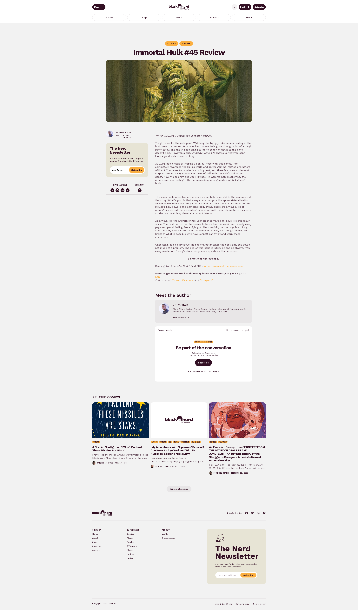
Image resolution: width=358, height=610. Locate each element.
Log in (216, 371)
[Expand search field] (234, 7)
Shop (94, 542)
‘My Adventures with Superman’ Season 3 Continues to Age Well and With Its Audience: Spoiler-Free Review (177, 450)
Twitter (176, 280)
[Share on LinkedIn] (122, 190)
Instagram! (206, 280)
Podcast (131, 554)
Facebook (188, 280)
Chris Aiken (124, 132)
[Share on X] (127, 190)
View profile (179, 317)
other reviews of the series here (223, 266)
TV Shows (132, 546)
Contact (96, 550)
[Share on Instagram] (117, 190)
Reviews (131, 558)
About (95, 538)
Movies (130, 538)
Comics (130, 534)
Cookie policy (259, 604)
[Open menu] (98, 7)
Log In (243, 7)
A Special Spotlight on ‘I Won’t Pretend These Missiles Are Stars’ (117, 448)
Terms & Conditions (223, 604)
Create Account (169, 538)
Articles (130, 542)
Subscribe (259, 7)
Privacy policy (242, 604)
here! (158, 276)
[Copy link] (112, 190)
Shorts (130, 550)
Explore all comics (179, 489)
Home (95, 534)
